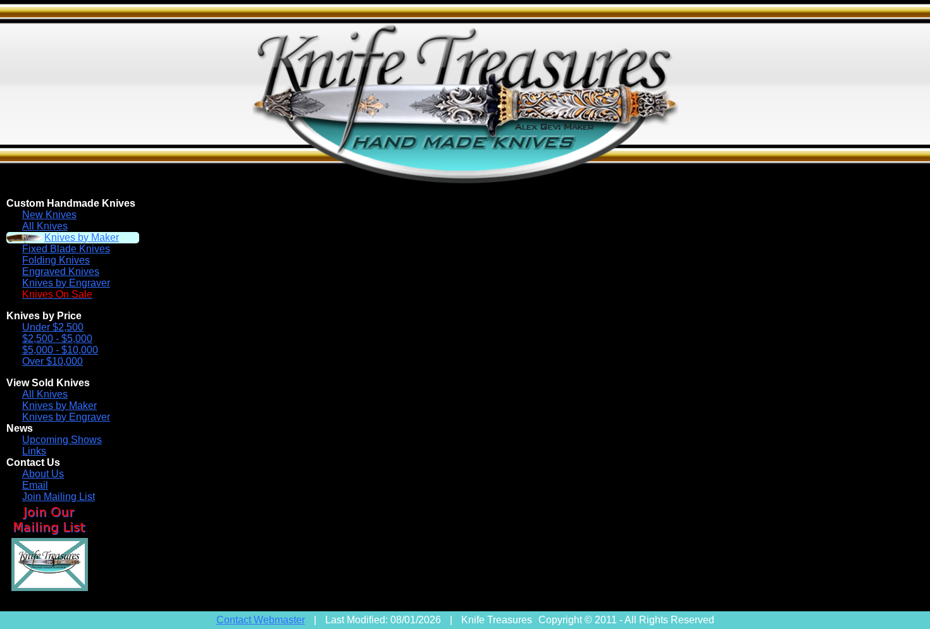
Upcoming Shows (62, 439)
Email (35, 485)
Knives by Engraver (66, 283)
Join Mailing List (58, 496)
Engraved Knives (60, 271)
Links (34, 451)
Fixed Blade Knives (66, 248)
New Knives (49, 214)
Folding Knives (56, 260)
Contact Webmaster (260, 619)
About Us (43, 473)
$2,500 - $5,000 (57, 338)
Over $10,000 (52, 361)
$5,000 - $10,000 (60, 350)
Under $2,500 (53, 327)
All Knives (45, 226)
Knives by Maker (81, 237)
